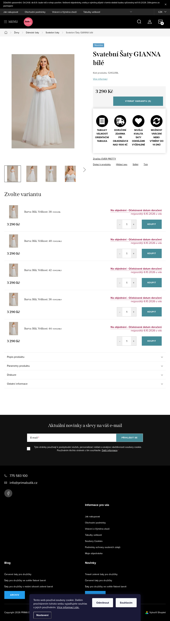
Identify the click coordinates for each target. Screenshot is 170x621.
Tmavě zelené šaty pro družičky (101, 574)
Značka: (104, 158)
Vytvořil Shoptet (157, 612)
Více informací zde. (68, 607)
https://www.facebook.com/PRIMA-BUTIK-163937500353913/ (8, 493)
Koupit (151, 224)
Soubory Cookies (94, 541)
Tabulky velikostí (91, 12)
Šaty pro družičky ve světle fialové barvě (25, 580)
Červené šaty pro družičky (17, 574)
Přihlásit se (130, 437)
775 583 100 (19, 475)
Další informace (110, 450)
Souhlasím (126, 603)
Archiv (14, 594)
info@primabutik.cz (23, 482)
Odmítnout (102, 603)
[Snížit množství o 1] (119, 224)
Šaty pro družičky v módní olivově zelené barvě (28, 586)
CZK (160, 12)
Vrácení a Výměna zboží (64, 12)
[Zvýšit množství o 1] (133, 224)
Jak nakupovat (10, 12)
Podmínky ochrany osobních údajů (102, 547)
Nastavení (42, 615)
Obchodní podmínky (35, 12)
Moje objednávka (93, 553)
